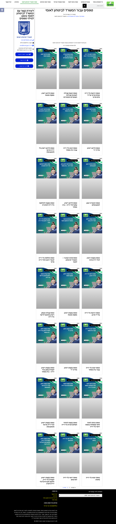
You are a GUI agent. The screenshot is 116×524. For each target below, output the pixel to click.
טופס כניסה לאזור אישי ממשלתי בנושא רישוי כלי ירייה (92, 425)
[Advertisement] (69, 29)
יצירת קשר (8, 2)
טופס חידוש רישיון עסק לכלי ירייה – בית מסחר (69, 205)
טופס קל (82, 16)
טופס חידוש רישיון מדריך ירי (93, 149)
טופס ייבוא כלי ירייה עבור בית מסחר (70, 149)
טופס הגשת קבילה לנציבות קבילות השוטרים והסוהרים (70, 95)
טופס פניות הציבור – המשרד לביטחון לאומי (69, 260)
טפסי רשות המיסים (45, 2)
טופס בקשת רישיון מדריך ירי (70, 369)
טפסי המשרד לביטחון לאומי (29, 2)
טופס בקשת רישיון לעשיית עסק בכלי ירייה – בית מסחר (47, 370)
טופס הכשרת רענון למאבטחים (93, 204)
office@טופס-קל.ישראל (50, 506)
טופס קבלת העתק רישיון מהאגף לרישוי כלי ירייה (47, 315)
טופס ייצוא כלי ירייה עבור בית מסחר (93, 369)
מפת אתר (54, 500)
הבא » (64, 487)
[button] (2, 10)
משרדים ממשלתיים (73, 16)
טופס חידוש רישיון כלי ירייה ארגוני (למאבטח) (46, 150)
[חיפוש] (85, 6)
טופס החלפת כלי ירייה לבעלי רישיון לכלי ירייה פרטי (46, 260)
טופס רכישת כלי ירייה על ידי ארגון (92, 314)
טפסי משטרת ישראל (59, 2)
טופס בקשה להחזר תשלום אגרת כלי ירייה (69, 424)
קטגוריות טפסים (85, 2)
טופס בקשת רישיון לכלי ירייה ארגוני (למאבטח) (47, 425)
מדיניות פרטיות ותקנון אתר (50, 498)
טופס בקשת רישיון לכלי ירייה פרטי (93, 259)
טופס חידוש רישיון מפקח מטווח (48, 94)
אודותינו (17, 2)
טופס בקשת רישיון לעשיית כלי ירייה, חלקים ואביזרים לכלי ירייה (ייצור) (47, 481)
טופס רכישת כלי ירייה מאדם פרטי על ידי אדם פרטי (92, 95)
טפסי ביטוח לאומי (73, 2)
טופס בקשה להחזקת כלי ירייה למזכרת (46, 204)
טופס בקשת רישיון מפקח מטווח (70, 314)
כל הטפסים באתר (98, 2)
